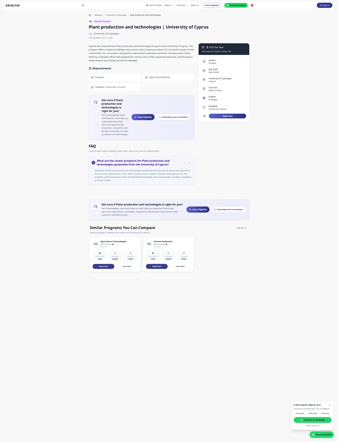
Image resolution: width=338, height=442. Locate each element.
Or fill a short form (312, 426)
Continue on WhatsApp (314, 420)
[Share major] (204, 116)
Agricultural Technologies (113, 241)
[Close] (330, 405)
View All (240, 228)
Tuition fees (313, 413)
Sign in (326, 5)
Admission (325, 413)
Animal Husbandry (163, 241)
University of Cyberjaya (116, 15)
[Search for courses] (83, 5)
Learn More (126, 266)
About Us (195, 5)
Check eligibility (211, 5)
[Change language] (253, 5)
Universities (299, 413)
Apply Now (227, 116)
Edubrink (13, 5)
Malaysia (98, 15)
